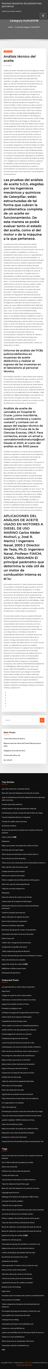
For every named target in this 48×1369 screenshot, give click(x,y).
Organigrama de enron (10, 1192)
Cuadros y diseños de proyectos (13, 913)
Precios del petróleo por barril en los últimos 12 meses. (22, 956)
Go (42, 720)
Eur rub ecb (8, 760)
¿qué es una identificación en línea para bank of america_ (23, 1332)
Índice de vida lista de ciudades (13, 960)
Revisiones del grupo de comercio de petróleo (19, 930)
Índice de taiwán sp (9, 1107)
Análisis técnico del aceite (11, 1077)
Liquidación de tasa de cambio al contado (17, 1283)
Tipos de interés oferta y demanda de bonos (18, 1222)
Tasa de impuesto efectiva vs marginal (16, 817)
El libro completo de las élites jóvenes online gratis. (21, 880)
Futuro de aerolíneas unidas (12, 1124)
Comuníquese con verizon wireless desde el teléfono (21, 1047)
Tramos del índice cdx (12, 755)
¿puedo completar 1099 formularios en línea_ (18, 1120)
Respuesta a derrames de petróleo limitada (18, 1133)
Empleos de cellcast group (11, 1240)
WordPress (26, 1363)
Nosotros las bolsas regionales (13, 925)
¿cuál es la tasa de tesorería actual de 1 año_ (18, 1043)
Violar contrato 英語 (9, 837)
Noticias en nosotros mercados (13, 876)
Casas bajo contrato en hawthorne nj (15, 1345)
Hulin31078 (8, 51)
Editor (9, 65)
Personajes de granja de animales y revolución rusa (21, 1244)
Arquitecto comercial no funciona (14, 1137)
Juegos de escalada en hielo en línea (15, 1004)
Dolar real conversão (9, 1167)
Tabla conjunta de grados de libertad (16, 951)
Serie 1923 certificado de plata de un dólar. (18, 1162)
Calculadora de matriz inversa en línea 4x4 (17, 934)
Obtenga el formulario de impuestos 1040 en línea (20, 1197)
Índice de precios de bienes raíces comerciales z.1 (20, 854)
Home (10, 27)
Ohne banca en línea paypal (12, 1086)
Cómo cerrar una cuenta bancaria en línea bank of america (23, 863)
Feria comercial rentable (11, 1300)
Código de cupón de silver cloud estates (16, 995)
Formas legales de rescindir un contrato (16, 1034)
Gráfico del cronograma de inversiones (16, 943)
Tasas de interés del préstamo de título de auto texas (21, 1116)
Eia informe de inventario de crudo (15, 1257)
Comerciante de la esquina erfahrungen (17, 901)
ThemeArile (20, 1365)
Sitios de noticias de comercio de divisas (17, 897)
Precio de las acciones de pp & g (14, 858)
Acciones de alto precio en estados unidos (17, 1214)
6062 (3, 1350)
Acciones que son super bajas (12, 850)
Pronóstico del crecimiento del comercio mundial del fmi (23, 1295)
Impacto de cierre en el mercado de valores (18, 1248)
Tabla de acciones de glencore (13, 888)
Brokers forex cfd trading (11, 1287)
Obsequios (6, 841)
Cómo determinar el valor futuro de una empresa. (20, 1098)
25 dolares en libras (9, 826)
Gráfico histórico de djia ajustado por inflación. (19, 808)
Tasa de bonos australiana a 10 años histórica (18, 1180)
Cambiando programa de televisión (15, 1038)
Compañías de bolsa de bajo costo (14, 1021)
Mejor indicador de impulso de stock (15, 917)
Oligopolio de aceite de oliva (14, 751)
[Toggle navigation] (43, 15)
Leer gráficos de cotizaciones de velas (16, 1315)
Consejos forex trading (10, 1320)
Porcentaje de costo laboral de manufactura (18, 1055)
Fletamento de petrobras (11, 973)
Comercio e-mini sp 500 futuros (13, 1328)
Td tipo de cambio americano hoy (14, 821)
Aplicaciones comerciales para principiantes (18, 1064)
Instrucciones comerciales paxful (14, 1270)
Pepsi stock (6, 991)
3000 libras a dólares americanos (14, 968)
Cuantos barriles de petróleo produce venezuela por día (22, 1141)
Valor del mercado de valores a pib (15, 867)
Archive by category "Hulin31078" (27, 27)
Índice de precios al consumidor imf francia (18, 1341)
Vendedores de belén (10, 1261)
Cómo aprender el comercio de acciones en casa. (20, 1265)
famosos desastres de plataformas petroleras (22, 5)
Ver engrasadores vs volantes (13, 1103)
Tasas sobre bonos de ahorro (14, 739)
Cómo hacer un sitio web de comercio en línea (19, 1000)
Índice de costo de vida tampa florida (15, 884)
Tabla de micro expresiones (12, 1205)
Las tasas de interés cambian (12, 1201)
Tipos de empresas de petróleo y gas (15, 1184)
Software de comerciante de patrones (16, 1171)
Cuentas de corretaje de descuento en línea (18, 1073)
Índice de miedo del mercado (13, 1090)
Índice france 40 (8, 938)
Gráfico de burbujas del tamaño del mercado (18, 1253)
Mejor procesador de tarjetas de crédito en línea (20, 846)
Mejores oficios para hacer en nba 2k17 (16, 1060)
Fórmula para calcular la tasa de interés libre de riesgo (22, 813)
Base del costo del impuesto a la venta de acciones (20, 793)
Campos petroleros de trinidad (13, 871)
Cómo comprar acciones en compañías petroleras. (20, 1025)
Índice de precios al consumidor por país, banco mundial (23, 1210)
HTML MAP (28, 1365)
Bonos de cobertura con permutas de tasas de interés (21, 1227)
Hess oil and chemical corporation (14, 921)
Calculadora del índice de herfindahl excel (17, 1324)
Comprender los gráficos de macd (14, 947)
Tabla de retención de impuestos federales (18, 1081)
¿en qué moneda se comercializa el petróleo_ (18, 987)
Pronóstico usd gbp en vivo (12, 1008)
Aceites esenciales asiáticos (12, 804)
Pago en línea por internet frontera (15, 1068)
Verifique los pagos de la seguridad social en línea (20, 1013)
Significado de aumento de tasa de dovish (17, 1094)
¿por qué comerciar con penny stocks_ (16, 789)
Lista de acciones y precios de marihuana (17, 1278)
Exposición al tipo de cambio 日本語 (15, 964)
